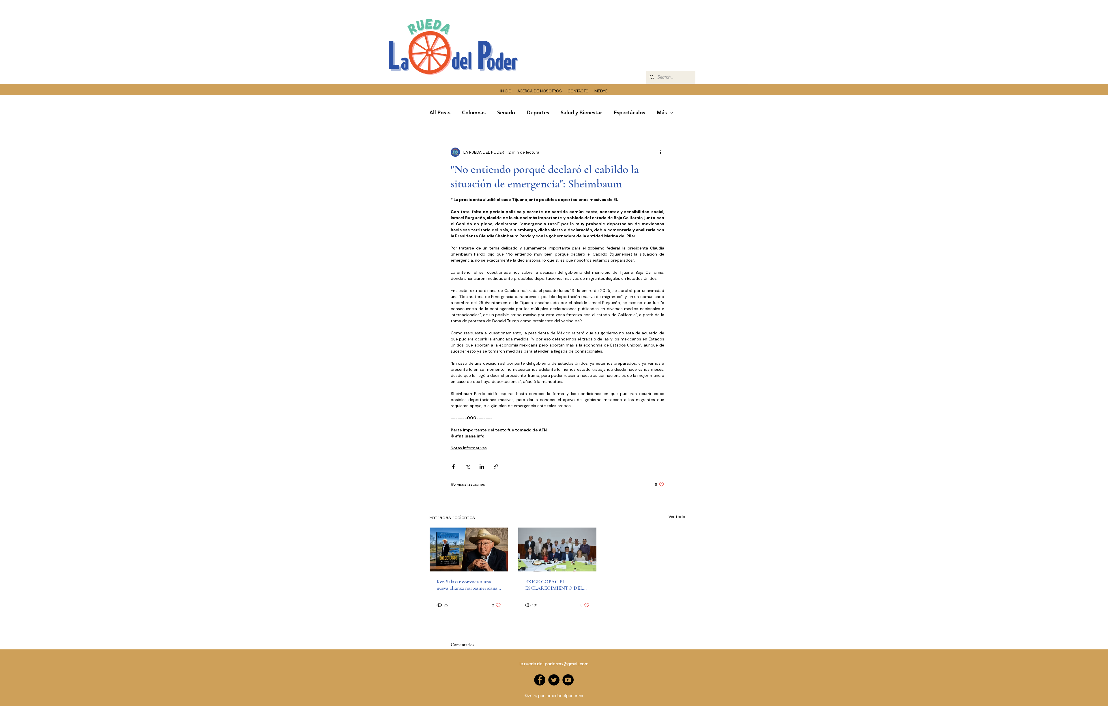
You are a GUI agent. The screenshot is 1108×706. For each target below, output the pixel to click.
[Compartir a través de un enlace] (496, 466)
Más (662, 112)
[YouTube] (568, 679)
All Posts (439, 112)
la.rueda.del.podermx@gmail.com (554, 663)
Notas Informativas (469, 447)
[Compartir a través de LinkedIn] (481, 466)
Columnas (474, 112)
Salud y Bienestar (581, 112)
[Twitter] (553, 679)
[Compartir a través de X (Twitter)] (467, 466)
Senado (506, 112)
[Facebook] (539, 679)
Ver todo (677, 516)
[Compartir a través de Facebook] (453, 466)
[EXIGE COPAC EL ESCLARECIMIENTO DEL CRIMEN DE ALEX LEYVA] (557, 549)
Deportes (538, 112)
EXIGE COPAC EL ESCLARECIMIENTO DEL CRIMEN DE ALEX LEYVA (554, 584)
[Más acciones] (660, 152)
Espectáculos (629, 112)
